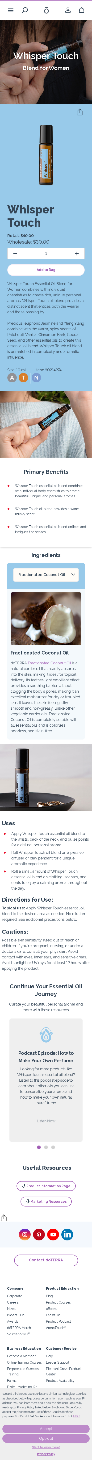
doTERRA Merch (19, 1328)
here (76, 1416)
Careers (13, 1302)
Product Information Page (48, 1186)
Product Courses (58, 1302)
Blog (49, 1296)
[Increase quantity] (76, 253)
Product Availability (60, 1380)
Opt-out (46, 1438)
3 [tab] (53, 1147)
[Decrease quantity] (15, 253)
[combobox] (46, 575)
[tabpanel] (46, 1080)
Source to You (18, 1334)
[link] (68, 10)
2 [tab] (46, 1147)
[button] (12, 377)
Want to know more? (46, 1447)
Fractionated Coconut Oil (49, 663)
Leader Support (57, 1362)
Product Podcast (58, 1321)
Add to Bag (46, 270)
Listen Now (46, 1121)
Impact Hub (16, 1315)
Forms (11, 1380)
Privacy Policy (46, 1454)
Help (49, 1356)
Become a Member (21, 1356)
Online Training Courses (24, 1362)
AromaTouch (56, 1328)
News (11, 1309)
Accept (46, 1429)
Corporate (14, 1296)
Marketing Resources (48, 1201)
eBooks (51, 1309)
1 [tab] (39, 1147)
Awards (12, 1321)
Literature (53, 1315)
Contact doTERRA (46, 1260)
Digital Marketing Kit (22, 1387)
